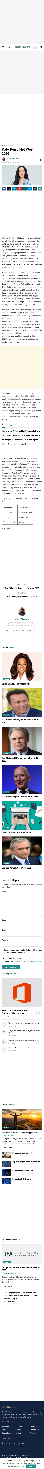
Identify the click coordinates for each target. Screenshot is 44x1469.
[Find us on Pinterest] (19, 1443)
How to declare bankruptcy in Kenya (16, 444)
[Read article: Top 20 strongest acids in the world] (6, 1164)
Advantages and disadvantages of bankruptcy (20, 439)
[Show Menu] (3, 47)
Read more (9, 1147)
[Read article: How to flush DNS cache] (6, 1181)
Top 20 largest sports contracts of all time (20, 1292)
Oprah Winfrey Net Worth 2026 (16, 683)
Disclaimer (14, 1455)
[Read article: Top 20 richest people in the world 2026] (22, 779)
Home (3, 145)
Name (4, 920)
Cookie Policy (19, 1466)
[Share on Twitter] (9, 188)
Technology (34, 1430)
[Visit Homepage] (22, 47)
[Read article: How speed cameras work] (6, 1155)
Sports (32, 1426)
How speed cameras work (22, 1153)
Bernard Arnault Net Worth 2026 (16, 867)
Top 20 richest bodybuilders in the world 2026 (20, 721)
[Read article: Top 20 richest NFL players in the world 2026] (22, 741)
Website (5, 940)
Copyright (18, 1457)
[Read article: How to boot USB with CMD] (6, 1172)
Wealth (9, 528)
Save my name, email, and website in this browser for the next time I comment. (23, 951)
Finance (10, 145)
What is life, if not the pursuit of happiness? (19, 1132)
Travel (32, 1433)
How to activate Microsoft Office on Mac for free (15, 1012)
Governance (20, 1430)
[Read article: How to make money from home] (22, 815)
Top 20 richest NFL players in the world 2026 (20, 759)
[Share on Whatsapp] (24, 188)
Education (6, 1430)
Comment (6, 892)
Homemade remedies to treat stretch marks (23, 1048)
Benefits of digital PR (12, 1298)
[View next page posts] (24, 450)
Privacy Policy (36, 961)
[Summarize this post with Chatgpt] (35, 188)
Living (5, 1127)
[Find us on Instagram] (10, 1443)
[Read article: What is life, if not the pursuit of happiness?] (22, 1119)
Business (6, 1262)
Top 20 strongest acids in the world (26, 1161)
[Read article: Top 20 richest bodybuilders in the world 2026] (22, 702)
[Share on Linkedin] (14, 188)
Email (4, 930)
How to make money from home (16, 832)
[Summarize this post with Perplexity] (40, 188)
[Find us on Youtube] (23, 1443)
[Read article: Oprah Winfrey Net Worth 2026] (22, 666)
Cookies (24, 1455)
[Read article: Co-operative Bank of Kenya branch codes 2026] (22, 1254)
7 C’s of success (10, 1302)
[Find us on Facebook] (2, 1443)
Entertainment (7, 1433)
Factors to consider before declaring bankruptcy (21, 435)
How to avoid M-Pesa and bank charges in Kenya (21, 431)
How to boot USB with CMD (22, 1170)
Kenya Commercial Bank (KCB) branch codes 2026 (24, 1031)
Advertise (5, 1455)
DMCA (26, 1457)
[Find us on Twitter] (6, 1443)
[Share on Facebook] (4, 188)
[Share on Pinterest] (19, 188)
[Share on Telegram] (29, 188)
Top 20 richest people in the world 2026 (20, 796)
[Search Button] (41, 47)
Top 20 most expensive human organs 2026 (23, 1023)
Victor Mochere (14, 159)
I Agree (31, 1466)
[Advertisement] (22, 22)
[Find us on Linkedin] (14, 1443)
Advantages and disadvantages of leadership (23, 1040)
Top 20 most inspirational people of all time (20, 1295)
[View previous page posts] (20, 450)
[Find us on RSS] (27, 1443)
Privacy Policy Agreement (11, 958)
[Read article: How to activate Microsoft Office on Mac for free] (22, 992)
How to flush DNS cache (21, 1179)
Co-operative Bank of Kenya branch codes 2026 (21, 1269)
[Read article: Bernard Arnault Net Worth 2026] (22, 850)
